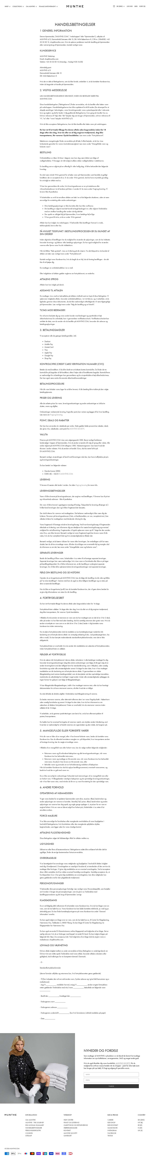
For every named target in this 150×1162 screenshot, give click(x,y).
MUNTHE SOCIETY (77, 429)
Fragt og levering (56, 414)
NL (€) (140, 1128)
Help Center (68, 1120)
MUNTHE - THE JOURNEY (34, 1122)
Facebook (112, 1133)
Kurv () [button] (142, 6)
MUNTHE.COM (14, 1149)
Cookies (29, 1133)
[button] (114, 6)
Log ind (130, 6)
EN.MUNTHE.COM (65, 474)
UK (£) (140, 1130)
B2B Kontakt (113, 1125)
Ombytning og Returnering (76, 1125)
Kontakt (67, 1130)
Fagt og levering (81, 485)
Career (110, 1120)
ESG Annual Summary (34, 1125)
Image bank (113, 1128)
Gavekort (68, 1136)
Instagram (112, 1130)
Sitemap (28, 1136)
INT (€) (140, 1122)
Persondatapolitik (33, 1130)
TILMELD (111, 1086)
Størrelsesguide (70, 1128)
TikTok (110, 1136)
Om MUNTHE (30, 1120)
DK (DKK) (141, 1120)
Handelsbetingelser (33, 1128)
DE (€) (140, 1125)
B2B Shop (111, 1122)
